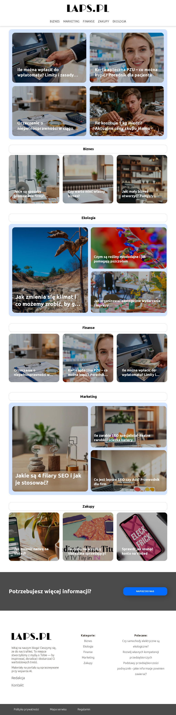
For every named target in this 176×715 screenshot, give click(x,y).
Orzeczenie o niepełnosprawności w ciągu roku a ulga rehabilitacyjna (45, 126)
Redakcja (18, 678)
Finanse (89, 21)
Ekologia (119, 21)
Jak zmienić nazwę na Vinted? (31, 551)
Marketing (71, 21)
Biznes (55, 21)
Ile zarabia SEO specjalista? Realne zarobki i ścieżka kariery (122, 437)
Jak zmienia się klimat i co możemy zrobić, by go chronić (46, 300)
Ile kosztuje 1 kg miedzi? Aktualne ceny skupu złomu (122, 126)
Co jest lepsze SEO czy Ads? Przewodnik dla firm (127, 482)
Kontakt (18, 685)
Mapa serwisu (58, 709)
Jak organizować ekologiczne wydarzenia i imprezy (127, 303)
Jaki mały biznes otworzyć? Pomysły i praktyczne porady (138, 193)
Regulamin (84, 709)
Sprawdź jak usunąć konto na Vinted (137, 551)
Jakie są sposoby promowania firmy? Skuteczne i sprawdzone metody (33, 193)
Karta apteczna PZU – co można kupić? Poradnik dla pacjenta (126, 72)
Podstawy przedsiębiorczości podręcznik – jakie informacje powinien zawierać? (140, 668)
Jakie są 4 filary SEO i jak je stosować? (48, 479)
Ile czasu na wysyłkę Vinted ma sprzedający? (87, 551)
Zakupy (103, 21)
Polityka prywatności (26, 709)
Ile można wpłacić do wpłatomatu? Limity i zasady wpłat (45, 72)
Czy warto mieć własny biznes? (86, 193)
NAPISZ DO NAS (145, 591)
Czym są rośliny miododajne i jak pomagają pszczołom (120, 259)
